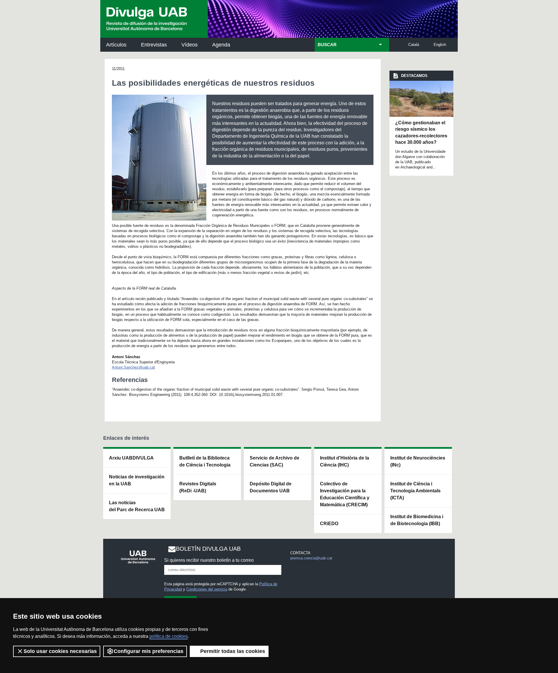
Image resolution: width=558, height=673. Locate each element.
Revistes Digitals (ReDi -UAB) (197, 487)
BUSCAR (327, 44)
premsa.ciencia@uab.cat (311, 558)
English (440, 44)
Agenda (221, 45)
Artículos (116, 45)
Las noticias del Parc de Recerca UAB (137, 506)
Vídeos (189, 45)
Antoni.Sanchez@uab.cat (133, 367)
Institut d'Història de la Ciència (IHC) (344, 461)
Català (413, 44)
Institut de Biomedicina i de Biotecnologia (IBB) (416, 520)
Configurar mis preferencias (148, 651)
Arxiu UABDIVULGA (131, 457)
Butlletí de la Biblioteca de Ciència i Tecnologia (204, 461)
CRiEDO (329, 523)
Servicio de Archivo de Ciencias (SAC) (274, 461)
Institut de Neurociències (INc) (417, 461)
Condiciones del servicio (206, 589)
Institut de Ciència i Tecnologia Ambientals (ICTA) (415, 490)
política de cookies (168, 636)
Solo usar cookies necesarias (60, 651)
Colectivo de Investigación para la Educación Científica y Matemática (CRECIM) (344, 494)
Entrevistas (154, 45)
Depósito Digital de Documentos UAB (270, 487)
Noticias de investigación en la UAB (136, 480)
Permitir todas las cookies (232, 651)
